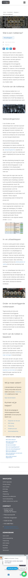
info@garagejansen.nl (11, 526)
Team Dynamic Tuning (10, 42)
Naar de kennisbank (10, 398)
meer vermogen (7, 355)
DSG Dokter (11, 423)
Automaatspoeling (13, 431)
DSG (6, 394)
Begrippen (7, 44)
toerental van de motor (9, 370)
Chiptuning (11, 426)
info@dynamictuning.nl (11, 528)
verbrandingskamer (9, 150)
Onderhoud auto (12, 428)
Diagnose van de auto (14, 420)
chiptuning (18, 392)
